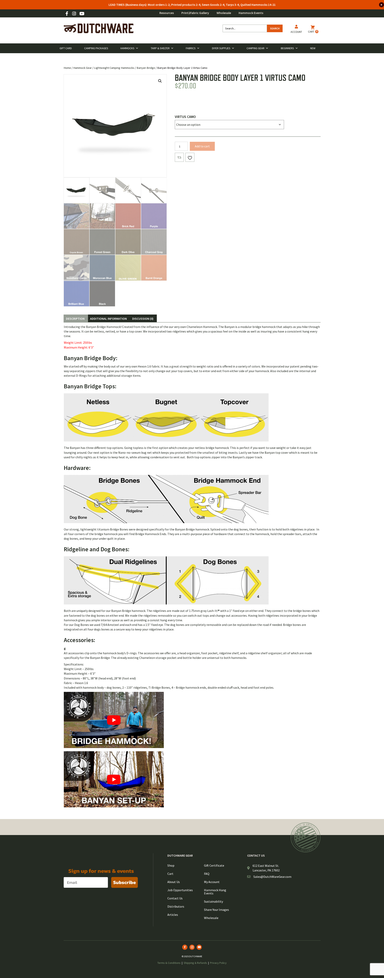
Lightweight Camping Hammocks (114, 68)
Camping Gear (255, 48)
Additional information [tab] (108, 319)
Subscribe (124, 882)
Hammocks (127, 48)
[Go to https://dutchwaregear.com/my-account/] (296, 30)
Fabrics (191, 48)
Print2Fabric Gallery (195, 13)
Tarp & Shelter (160, 48)
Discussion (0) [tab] (142, 319)
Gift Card (66, 48)
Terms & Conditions (169, 963)
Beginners (287, 48)
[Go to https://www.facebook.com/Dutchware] (67, 13)
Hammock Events (251, 13)
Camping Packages (96, 48)
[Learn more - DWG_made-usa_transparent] (306, 837)
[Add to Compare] (179, 157)
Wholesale (224, 13)
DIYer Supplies (221, 48)
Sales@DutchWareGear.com (272, 877)
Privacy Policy (218, 963)
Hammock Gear (82, 68)
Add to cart (202, 146)
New (312, 48)
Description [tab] (75, 319)
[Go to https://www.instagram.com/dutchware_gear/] (74, 13)
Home (67, 68)
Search (275, 28)
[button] (160, 81)
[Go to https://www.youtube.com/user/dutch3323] (81, 13)
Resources (166, 13)
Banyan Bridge (146, 68)
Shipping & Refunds (195, 963)
